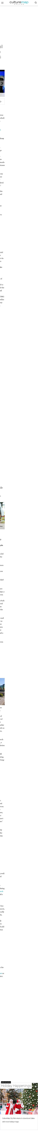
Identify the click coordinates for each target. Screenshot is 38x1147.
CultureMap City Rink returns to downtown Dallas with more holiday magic (18, 1120)
